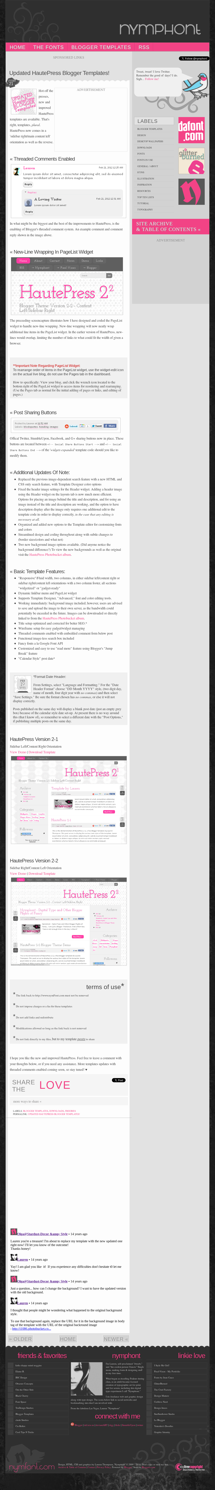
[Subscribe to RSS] (74, 1101)
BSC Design (21, 1377)
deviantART (102, 1425)
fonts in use (145, 159)
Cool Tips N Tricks (25, 1432)
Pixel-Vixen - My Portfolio (167, 1371)
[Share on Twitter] (93, 1101)
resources (144, 190)
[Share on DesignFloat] (124, 1101)
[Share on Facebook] (67, 1101)
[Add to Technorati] (99, 1101)
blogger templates (35, 1110)
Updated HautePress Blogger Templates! (59, 73)
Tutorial (143, 203)
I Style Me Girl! (161, 1365)
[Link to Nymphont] (191, 192)
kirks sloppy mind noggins (29, 1365)
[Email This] (80, 1101)
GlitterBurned (160, 1383)
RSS (144, 47)
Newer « (116, 1339)
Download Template (42, 752)
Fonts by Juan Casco (164, 1377)
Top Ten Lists (145, 197)
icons (140, 172)
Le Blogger (159, 1420)
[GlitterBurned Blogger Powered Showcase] (191, 161)
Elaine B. (20, 1371)
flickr (117, 1425)
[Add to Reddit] (105, 1101)
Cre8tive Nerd (161, 1401)
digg (111, 1425)
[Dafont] (191, 130)
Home (18, 47)
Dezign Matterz (161, 1395)
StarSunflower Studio (164, 1413)
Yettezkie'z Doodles (163, 1426)
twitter (140, 1425)
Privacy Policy (104, 1467)
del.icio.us (89, 1425)
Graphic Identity (162, 1432)
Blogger (79, 1425)
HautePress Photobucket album (50, 554)
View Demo (18, 752)
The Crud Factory (162, 1389)
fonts (141, 153)
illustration (145, 178)
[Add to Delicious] (55, 1101)
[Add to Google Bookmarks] (112, 1101)
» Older (20, 1339)
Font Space (21, 1401)
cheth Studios (22, 1420)
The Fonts (48, 47)
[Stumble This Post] (86, 1101)
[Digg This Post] (61, 1101)
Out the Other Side (25, 1389)
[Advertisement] (69, 61)
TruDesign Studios (24, 1407)
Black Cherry (22, 1395)
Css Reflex (20, 1426)
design (141, 135)
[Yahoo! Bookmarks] (118, 1101)
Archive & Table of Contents (72, 1467)
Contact (91, 1467)
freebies (70, 1110)
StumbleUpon (128, 1425)
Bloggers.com (148, 1467)
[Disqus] (68, 1171)
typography (145, 209)
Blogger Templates (101, 47)
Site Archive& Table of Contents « (168, 226)
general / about (147, 166)
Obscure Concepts (24, 1383)
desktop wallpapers (150, 141)
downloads (56, 1110)
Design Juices (160, 1407)
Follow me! (152, 79)
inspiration (144, 184)
